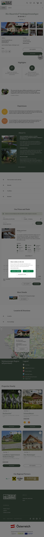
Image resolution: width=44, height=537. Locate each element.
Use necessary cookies (22, 274)
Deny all (28, 271)
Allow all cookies (16, 271)
